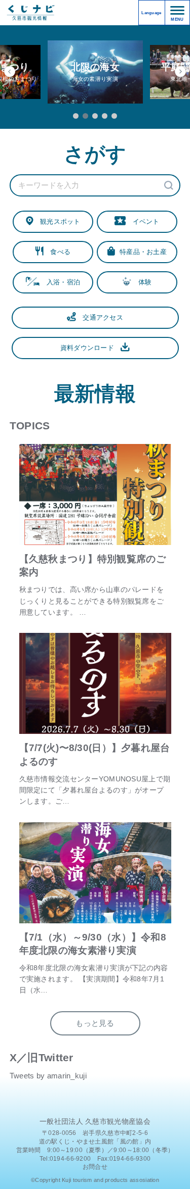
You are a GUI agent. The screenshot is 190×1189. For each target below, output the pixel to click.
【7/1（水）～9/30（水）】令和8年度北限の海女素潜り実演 (93, 944)
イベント (142, 221)
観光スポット (57, 221)
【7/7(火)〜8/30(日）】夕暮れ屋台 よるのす (94, 754)
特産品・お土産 (141, 252)
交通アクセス (99, 317)
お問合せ (95, 1166)
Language (151, 13)
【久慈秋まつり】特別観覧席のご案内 (92, 565)
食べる (57, 252)
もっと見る (94, 1023)
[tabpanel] (95, 72)
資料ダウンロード (90, 348)
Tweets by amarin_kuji (48, 1076)
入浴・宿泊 (60, 282)
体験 (141, 282)
